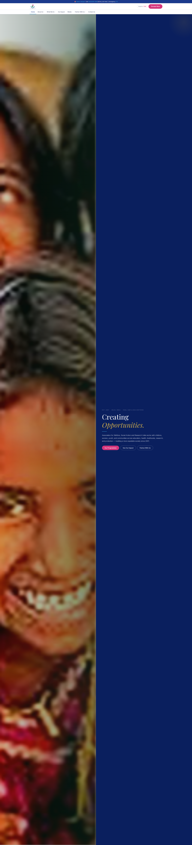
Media (70, 12)
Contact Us (91, 12)
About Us (41, 12)
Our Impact (61, 12)
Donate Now (155, 6)
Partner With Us (80, 12)
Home (33, 12)
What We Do (51, 12)
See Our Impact (128, 448)
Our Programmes (110, 448)
